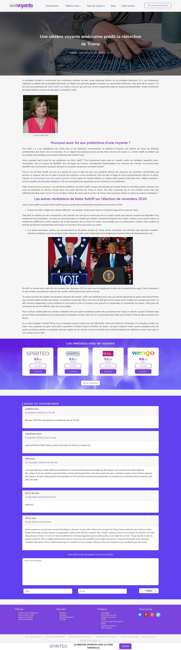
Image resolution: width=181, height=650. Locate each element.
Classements (52, 5)
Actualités (105, 613)
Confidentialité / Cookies (106, 636)
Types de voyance (95, 5)
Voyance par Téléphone (28, 613)
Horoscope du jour (108, 615)
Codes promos (128, 5)
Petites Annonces (108, 617)
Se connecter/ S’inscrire (158, 5)
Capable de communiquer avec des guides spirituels (46, 178)
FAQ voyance (106, 628)
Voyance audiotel (25, 619)
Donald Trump (51, 193)
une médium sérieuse (69, 86)
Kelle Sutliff (53, 86)
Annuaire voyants (108, 625)
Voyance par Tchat (26, 615)
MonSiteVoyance (67, 617)
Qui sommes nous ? (33, 636)
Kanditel (63, 615)
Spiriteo (63, 613)
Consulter (37, 371)
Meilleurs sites (72, 5)
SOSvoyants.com (94, 640)
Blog (113, 5)
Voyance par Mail (25, 617)
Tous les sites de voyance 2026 (112, 622)
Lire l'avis (37, 366)
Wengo (63, 619)
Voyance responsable (129, 636)
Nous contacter (149, 636)
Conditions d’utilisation (55, 636)
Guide (103, 619)
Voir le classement (90, 383)
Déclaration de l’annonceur (80, 636)
